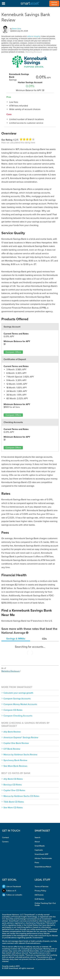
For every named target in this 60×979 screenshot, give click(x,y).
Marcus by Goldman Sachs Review (20, 754)
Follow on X (11, 891)
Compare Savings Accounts (17, 698)
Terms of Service (41, 886)
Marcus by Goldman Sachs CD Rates (21, 796)
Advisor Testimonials (43, 858)
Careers (5, 842)
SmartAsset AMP (41, 854)
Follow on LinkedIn (14, 895)
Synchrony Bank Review (15, 760)
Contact (5, 837)
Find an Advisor (54, 3)
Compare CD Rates (12, 710)
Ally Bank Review (12, 731)
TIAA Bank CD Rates (13, 801)
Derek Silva (16, 29)
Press (37, 862)
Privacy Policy (40, 891)
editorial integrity (33, 36)
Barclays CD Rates (12, 784)
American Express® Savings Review (20, 737)
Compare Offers (13, 352)
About (37, 842)
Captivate (39, 850)
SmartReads (40, 846)
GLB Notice (39, 899)
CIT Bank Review (11, 749)
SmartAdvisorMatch (43, 867)
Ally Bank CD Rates (13, 779)
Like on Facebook (13, 886)
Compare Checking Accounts (17, 715)
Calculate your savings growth (18, 693)
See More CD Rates (13, 807)
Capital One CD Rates (14, 790)
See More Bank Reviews (15, 766)
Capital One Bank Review (16, 743)
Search (37, 837)
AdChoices (39, 895)
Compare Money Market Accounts (20, 704)
